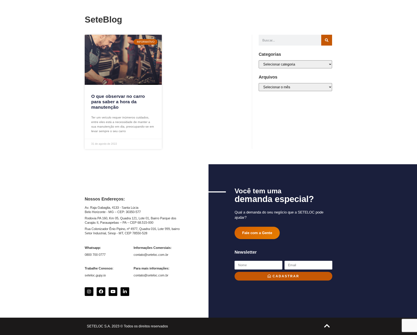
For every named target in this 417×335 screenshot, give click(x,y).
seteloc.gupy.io (95, 275)
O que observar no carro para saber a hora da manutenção (118, 102)
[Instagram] (89, 291)
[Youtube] (113, 291)
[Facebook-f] (101, 291)
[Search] (326, 40)
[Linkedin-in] (125, 291)
